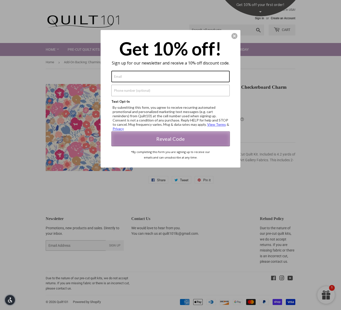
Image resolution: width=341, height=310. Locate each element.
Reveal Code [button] (170, 139)
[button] (10, 300)
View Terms (216, 124)
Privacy (118, 128)
